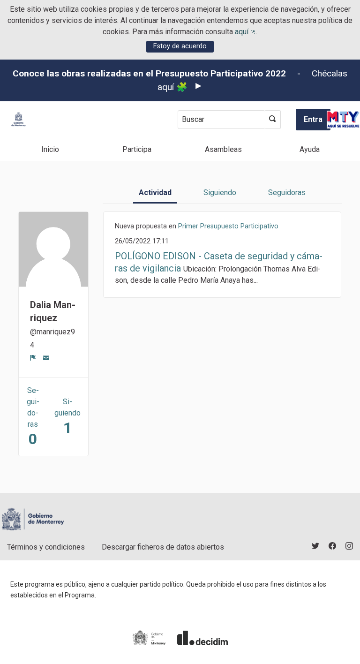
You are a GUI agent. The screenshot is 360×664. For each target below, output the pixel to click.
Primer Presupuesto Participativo (228, 226)
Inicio (50, 149)
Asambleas (223, 149)
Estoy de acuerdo (180, 46)
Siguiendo (219, 192)
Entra (313, 119)
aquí (245, 31)
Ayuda (310, 149)
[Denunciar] (33, 357)
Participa (136, 149)
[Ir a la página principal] (18, 119)
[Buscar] (272, 119)
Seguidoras (287, 192)
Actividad (155, 192)
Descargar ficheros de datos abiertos (163, 547)
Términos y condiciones (46, 547)
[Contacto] (46, 357)
